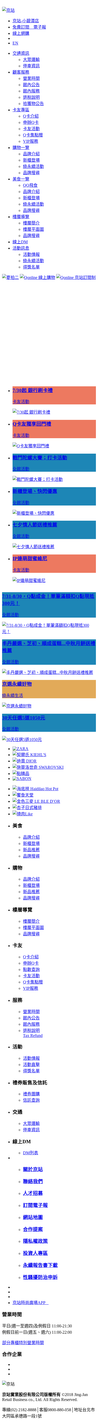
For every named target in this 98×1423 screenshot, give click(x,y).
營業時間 (31, 78)
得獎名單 (31, 267)
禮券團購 (31, 1094)
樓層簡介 (31, 223)
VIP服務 (30, 141)
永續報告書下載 (40, 1265)
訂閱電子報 (35, 1205)
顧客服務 (21, 72)
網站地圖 (33, 1217)
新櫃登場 (31, 160)
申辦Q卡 (31, 122)
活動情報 (31, 254)
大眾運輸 (31, 59)
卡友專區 (21, 110)
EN (15, 43)
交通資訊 (21, 53)
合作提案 (33, 1229)
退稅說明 (31, 97)
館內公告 (31, 85)
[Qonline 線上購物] (37, 277)
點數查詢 (31, 969)
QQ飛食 (30, 185)
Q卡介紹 (31, 116)
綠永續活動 (33, 166)
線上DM (20, 242)
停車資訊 (31, 66)
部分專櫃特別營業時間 (23, 1342)
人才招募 (33, 1193)
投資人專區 (35, 1253)
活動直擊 (31, 1064)
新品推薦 (31, 850)
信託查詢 (31, 1100)
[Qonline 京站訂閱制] (76, 277)
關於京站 (33, 1169)
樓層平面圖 (33, 229)
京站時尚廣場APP (31, 1302)
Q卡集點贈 (33, 135)
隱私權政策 (35, 1241)
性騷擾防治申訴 (40, 1277)
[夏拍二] (10, 277)
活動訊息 (21, 248)
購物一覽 (21, 147)
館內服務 (31, 91)
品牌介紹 (31, 154)
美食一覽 (21, 179)
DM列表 (30, 1153)
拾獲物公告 (33, 103)
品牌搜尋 (31, 173)
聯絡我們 (33, 1181)
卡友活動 (31, 129)
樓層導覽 (21, 217)
